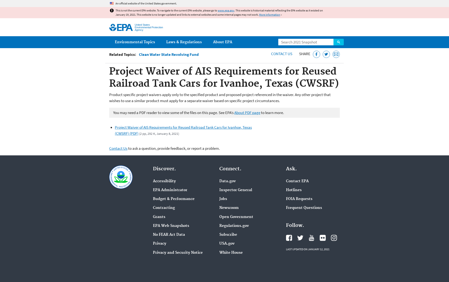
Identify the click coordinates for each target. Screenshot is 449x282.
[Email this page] (336, 54)
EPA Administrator (170, 190)
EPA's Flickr (323, 238)
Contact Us (281, 53)
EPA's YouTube (311, 238)
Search (338, 42)
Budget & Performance (174, 199)
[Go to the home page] (121, 27)
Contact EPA (297, 181)
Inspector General (235, 190)
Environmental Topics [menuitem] (135, 42)
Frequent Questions (304, 208)
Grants (159, 217)
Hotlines (294, 190)
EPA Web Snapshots (171, 226)
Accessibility (164, 181)
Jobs (223, 199)
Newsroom (229, 208)
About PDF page (247, 112)
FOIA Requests (299, 199)
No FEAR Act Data (169, 235)
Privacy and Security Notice (178, 253)
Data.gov (227, 181)
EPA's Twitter (300, 238)
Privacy (159, 244)
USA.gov (227, 244)
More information (269, 14)
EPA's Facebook (289, 238)
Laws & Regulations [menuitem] (184, 42)
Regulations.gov (234, 226)
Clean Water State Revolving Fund (169, 54)
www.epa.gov (226, 10)
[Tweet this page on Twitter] (326, 54)
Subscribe (228, 235)
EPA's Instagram (334, 238)
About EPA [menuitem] (222, 42)
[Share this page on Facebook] (316, 54)
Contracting (164, 208)
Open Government (236, 217)
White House (231, 253)
